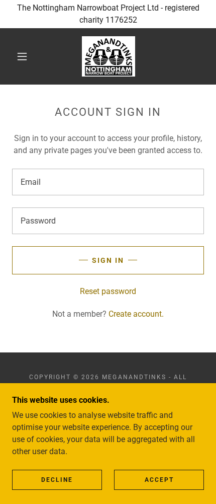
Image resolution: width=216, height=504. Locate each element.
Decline (57, 479)
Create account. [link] (136, 314)
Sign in (108, 260)
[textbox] (108, 182)
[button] (22, 56)
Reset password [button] (108, 291)
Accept (159, 479)
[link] (108, 56)
